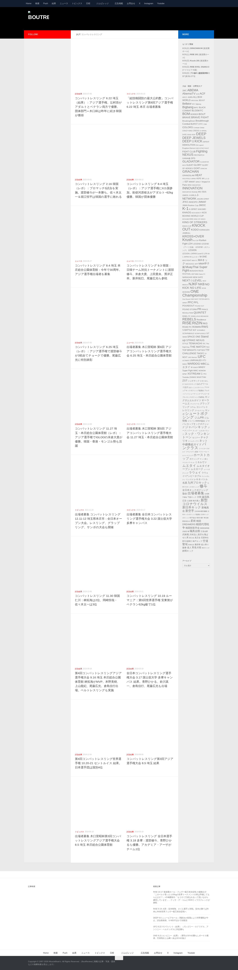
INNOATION (196, 185)
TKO (207, 347)
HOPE (198, 179)
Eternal (192, 148)
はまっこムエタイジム (196, 387)
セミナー (196, 437)
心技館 (189, 501)
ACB (197, 94)
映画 (198, 518)
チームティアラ (193, 441)
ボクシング (194, 459)
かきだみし (204, 381)
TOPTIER (201, 350)
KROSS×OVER (193, 236)
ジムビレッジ (102, 3)
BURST (194, 124)
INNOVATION (192, 188)
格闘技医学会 (193, 527)
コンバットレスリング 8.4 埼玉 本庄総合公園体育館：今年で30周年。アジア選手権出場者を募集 (98, 270)
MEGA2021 (190, 264)
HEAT (198, 175)
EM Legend (199, 145)
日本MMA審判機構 (201, 511)
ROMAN (196, 327)
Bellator (187, 103)
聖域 (185, 544)
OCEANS (186, 292)
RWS (204, 326)
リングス (189, 479)
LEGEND (197, 244)
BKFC (196, 108)
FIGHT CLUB (189, 151)
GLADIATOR (191, 161)
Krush (187, 240)
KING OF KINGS (199, 219)
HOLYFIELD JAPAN (189, 178)
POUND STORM (189, 309)
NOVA (204, 288)
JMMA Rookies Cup (190, 205)
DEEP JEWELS (193, 138)
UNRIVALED (196, 360)
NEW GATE (198, 277)
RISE (187, 323)
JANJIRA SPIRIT (203, 199)
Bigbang (187, 107)
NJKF (193, 284)
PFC (190, 302)
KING (191, 219)
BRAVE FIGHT (200, 117)
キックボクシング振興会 (195, 397)
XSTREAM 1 (195, 373)
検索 (37, 3)
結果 (54, 3)
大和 (199, 497)
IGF (186, 182)
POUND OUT (199, 306)
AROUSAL (194, 100)
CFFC (200, 124)
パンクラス (194, 446)
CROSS (196, 131)
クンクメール (194, 404)
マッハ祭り (204, 459)
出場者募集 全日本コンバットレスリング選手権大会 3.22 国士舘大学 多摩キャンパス (149, 518)
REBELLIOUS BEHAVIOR (199, 316)
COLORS (187, 127)
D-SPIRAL (203, 131)
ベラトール (203, 452)
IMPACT (198, 182)
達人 (189, 547)
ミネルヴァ (201, 462)
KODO (195, 229)
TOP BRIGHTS (189, 350)
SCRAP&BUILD (188, 333)
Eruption (185, 148)
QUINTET (200, 312)
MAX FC (194, 260)
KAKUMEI (202, 209)
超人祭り (205, 544)
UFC (202, 357)
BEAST (202, 100)
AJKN (190, 97)
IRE (199, 192)
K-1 (185, 208)
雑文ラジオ (205, 548)
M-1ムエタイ (194, 257)
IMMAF (192, 182)
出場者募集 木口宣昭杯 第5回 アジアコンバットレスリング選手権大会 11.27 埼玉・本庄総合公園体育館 (150, 433)
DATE (184, 135)
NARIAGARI (187, 277)
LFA (205, 253)
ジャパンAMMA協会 (196, 421)
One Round (186, 299)
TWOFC (200, 353)
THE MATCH (197, 346)
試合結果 (78, 94)
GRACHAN (190, 171)
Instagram (148, 3)
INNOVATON (186, 192)
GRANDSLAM (188, 175)
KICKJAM (185, 219)
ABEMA (192, 90)
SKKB (184, 337)
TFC (204, 344)
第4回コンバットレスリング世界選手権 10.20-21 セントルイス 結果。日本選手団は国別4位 (98, 763)
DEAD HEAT (191, 134)
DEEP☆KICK (192, 141)
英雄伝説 (191, 544)
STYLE (185, 344)
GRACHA (203, 168)
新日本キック (191, 507)
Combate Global (198, 127)
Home (28, 3)
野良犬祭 (196, 547)
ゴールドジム (200, 410)
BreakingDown (188, 121)
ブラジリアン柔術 (192, 452)
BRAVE (186, 117)
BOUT (202, 114)
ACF (202, 93)
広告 (184, 501)
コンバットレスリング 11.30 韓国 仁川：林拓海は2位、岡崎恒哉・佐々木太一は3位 (97, 600)
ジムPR (199, 417)
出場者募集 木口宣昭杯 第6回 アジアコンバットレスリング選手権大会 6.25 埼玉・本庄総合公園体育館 (149, 351)
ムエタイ (189, 465)
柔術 (193, 520)
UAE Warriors (192, 357)
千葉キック (191, 497)
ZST (184, 380)
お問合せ (131, 3)
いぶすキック (194, 381)
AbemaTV (188, 93)
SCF (194, 330)
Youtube (160, 3)
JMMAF (202, 202)
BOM (186, 114)
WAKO (184, 364)
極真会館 (195, 531)
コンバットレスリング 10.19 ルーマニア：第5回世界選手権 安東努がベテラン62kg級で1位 (150, 600)
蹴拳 (184, 547)
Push (45, 3)
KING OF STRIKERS (194, 222)
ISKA (204, 192)
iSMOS (185, 195)
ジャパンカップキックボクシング (196, 424)
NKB (201, 284)
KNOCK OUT (193, 227)
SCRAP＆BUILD (200, 333)
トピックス (77, 3)
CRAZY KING (187, 131)
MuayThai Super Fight (194, 268)
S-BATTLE (187, 330)
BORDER (194, 114)
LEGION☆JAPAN (189, 254)
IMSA (190, 185)
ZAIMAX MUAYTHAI (197, 377)
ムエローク (197, 469)
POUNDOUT (188, 306)
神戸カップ (197, 541)
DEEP (201, 134)
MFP (196, 264)
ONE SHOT (195, 299)
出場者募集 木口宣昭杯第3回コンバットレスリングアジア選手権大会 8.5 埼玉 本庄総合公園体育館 (98, 840)
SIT (207, 333)
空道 (205, 540)
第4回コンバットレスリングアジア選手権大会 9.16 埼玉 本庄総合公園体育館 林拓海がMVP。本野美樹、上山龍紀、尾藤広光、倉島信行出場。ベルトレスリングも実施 (98, 682)
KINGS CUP (186, 226)
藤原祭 (198, 544)
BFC (193, 104)
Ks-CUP (196, 240)
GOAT (197, 168)
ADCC (184, 97)
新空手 (189, 510)
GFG (193, 158)
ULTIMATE (186, 360)
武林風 (185, 534)
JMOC (202, 205)
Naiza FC (202, 274)
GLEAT (189, 165)
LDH (190, 244)
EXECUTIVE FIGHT (202, 148)
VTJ (204, 360)
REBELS (189, 319)
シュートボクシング (195, 415)
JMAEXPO (193, 202)
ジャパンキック (196, 427)
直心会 (191, 538)
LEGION (192, 250)
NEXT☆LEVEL (192, 280)
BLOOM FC (197, 110)
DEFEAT (206, 142)
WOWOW (202, 371)
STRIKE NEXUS (195, 340)
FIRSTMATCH (199, 155)
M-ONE (203, 256)
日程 (88, 3)
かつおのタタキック (189, 384)
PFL (196, 302)
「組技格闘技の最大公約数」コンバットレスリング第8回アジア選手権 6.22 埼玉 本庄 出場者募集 (150, 102)
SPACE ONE (193, 337)
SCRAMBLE (201, 330)
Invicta (194, 192)
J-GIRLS (192, 195)
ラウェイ (195, 472)
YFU (204, 374)
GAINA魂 (186, 158)
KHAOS (186, 212)
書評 (201, 518)
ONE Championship (194, 293)
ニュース (64, 3)
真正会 (197, 537)
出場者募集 (196, 493)
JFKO (185, 202)
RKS (205, 323)
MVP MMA (194, 274)
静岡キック (187, 551)
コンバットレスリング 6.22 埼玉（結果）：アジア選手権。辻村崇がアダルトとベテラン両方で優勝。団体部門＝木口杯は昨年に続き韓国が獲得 (98, 107)
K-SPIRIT (193, 209)
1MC (184, 90)
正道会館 (204, 531)
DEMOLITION (188, 145)
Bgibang (198, 104)
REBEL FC (186, 316)
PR (199, 309)
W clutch (194, 367)
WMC (195, 370)
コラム (193, 407)
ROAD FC (187, 327)
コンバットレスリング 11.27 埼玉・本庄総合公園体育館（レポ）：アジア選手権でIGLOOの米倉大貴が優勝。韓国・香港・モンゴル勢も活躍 (98, 437)
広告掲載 (119, 3)
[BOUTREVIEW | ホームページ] (38, 18)
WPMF (184, 374)
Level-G (200, 254)
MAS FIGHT (186, 260)
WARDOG (193, 363)
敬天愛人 (196, 501)
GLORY (198, 165)
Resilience (201, 320)
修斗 (203, 486)
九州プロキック (197, 482)
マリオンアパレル (188, 462)
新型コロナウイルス (195, 502)
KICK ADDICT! (196, 213)
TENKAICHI (195, 343)
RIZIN (197, 323)
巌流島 (205, 497)
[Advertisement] (160, 18)
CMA (205, 124)
